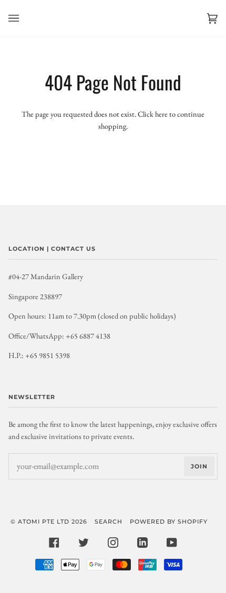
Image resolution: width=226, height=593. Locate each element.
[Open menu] (24, 18)
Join (199, 466)
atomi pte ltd (43, 521)
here (161, 114)
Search (108, 521)
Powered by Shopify (169, 521)
